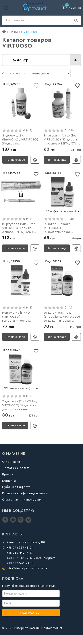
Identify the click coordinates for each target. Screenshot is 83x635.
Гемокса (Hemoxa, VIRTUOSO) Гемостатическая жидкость (58, 228)
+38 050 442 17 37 (20, 552)
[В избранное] (36, 86)
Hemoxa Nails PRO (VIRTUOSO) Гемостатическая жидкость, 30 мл (16, 317)
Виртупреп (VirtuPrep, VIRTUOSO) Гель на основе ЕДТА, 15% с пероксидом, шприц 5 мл (19, 228)
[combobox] (62, 211)
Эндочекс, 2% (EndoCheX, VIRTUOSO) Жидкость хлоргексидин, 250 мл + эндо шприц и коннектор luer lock (20, 140)
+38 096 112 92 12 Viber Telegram (31, 558)
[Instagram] (21, 521)
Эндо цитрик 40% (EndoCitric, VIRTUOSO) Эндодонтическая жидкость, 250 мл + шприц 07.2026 (62, 317)
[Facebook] (6, 521)
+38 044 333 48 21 (20, 547)
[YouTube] (13, 521)
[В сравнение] (35, 160)
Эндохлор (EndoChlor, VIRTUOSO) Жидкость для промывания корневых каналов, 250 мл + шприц (20, 406)
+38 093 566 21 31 (20, 563)
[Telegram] (28, 521)
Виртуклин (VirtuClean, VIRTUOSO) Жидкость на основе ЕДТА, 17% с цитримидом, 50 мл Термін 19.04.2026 (62, 140)
